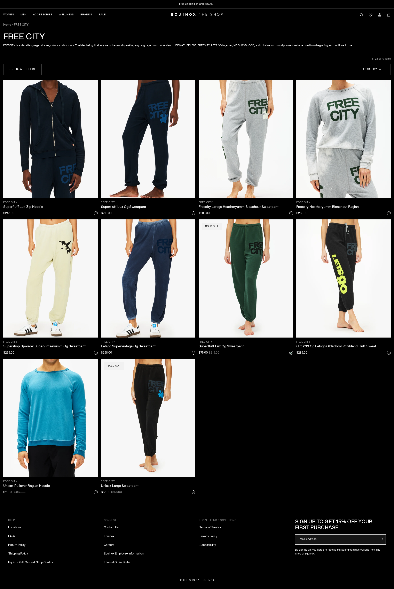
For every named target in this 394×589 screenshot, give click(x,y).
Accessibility (207, 545)
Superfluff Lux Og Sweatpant (123, 207)
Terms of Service (210, 527)
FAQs (11, 536)
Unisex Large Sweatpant (120, 486)
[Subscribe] (380, 539)
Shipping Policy (18, 553)
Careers (109, 545)
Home (7, 25)
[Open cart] (389, 15)
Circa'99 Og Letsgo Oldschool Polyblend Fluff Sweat (336, 346)
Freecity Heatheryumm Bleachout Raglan (327, 207)
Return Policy (16, 545)
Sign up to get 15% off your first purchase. (334, 525)
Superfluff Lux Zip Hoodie (23, 207)
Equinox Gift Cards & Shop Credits (30, 562)
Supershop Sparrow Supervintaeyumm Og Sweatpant (44, 346)
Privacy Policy (208, 536)
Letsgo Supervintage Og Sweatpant (128, 346)
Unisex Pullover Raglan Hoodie (26, 486)
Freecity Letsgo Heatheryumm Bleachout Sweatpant (238, 207)
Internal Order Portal (117, 562)
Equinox (109, 536)
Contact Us (111, 527)
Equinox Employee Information (124, 553)
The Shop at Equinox (198, 580)
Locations (14, 527)
